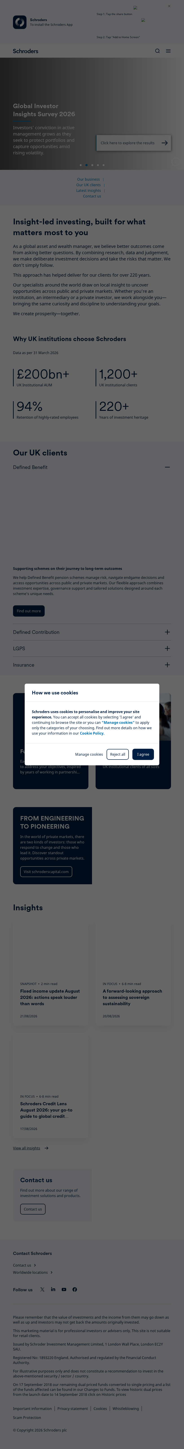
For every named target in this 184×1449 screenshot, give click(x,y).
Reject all (117, 754)
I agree (143, 754)
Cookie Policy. (92, 733)
